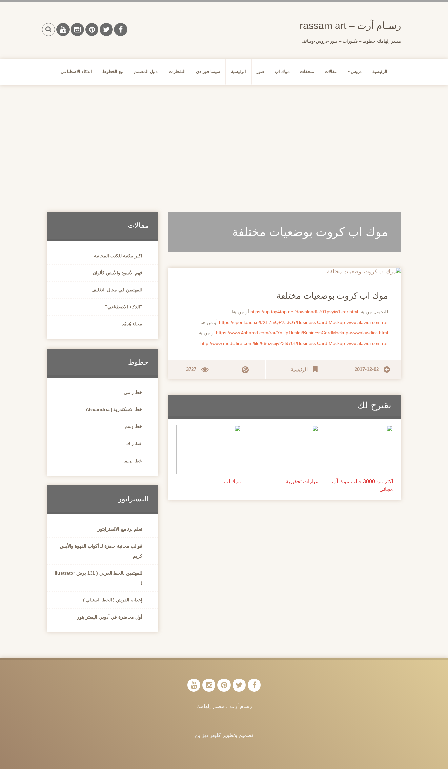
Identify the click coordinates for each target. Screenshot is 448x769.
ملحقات (307, 71)
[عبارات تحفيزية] (285, 449)
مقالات (331, 71)
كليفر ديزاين (208, 735)
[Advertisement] (224, 141)
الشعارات (177, 71)
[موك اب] (208, 449)
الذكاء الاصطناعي (76, 71)
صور (260, 71)
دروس (356, 71)
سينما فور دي (208, 71)
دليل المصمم (146, 71)
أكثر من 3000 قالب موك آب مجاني (362, 485)
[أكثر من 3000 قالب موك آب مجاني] (359, 449)
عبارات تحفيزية (302, 481)
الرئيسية (379, 71)
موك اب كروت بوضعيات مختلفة (332, 296)
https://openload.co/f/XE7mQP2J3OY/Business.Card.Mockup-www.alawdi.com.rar (303, 322)
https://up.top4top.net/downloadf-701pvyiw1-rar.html (304, 311)
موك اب (282, 71)
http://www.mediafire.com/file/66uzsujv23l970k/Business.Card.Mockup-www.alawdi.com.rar (294, 343)
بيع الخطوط (113, 71)
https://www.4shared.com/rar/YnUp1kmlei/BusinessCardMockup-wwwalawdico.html (302, 332)
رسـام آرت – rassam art (350, 25)
